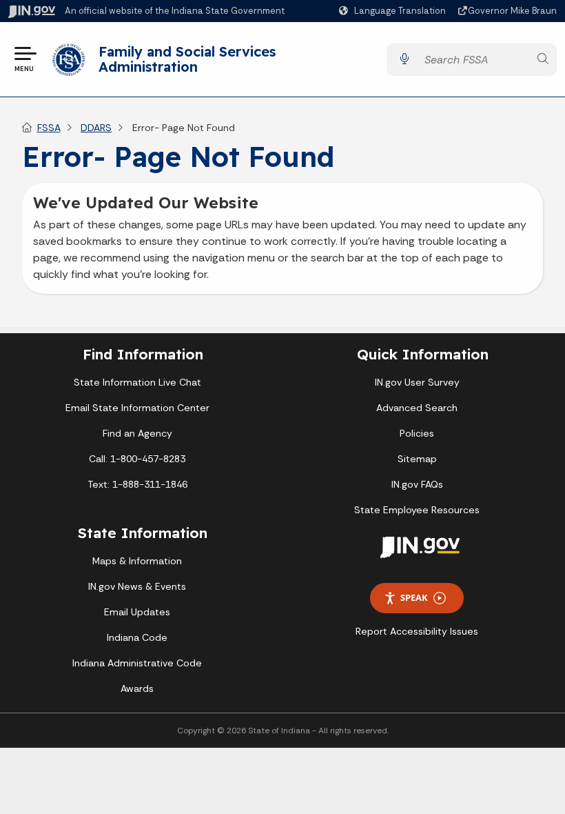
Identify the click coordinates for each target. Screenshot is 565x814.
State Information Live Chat (137, 382)
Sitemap (417, 459)
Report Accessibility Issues (417, 631)
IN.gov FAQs (417, 484)
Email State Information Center (137, 407)
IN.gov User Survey (417, 382)
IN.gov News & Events (137, 586)
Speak (414, 597)
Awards (137, 688)
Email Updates (137, 612)
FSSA (49, 127)
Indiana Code (137, 637)
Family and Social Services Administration (187, 59)
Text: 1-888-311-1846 (137, 484)
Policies (417, 433)
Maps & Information (137, 561)
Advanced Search (417, 407)
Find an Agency (137, 433)
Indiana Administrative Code (137, 663)
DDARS (96, 127)
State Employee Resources (417, 510)
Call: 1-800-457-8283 (137, 459)
